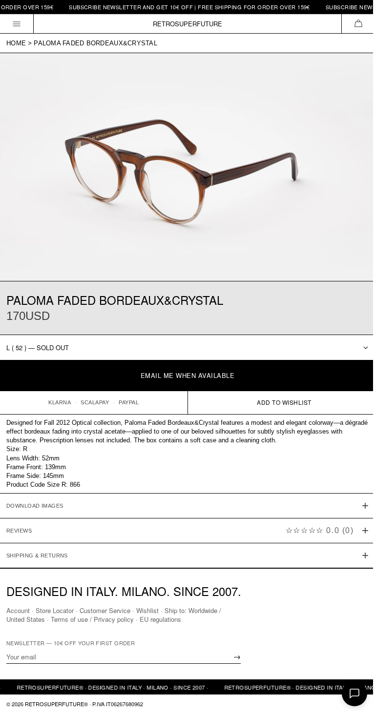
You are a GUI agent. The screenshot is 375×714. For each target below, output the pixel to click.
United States (25, 619)
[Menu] (17, 23)
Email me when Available (188, 375)
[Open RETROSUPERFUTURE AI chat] (354, 693)
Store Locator (55, 610)
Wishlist (147, 610)
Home (16, 43)
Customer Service (105, 610)
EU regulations (160, 619)
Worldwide (202, 610)
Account (18, 610)
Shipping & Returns (37, 551)
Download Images (34, 501)
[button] (358, 23)
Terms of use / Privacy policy (92, 619)
